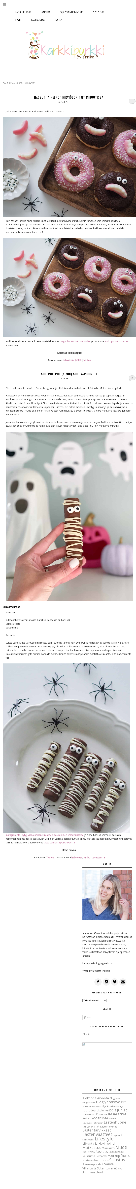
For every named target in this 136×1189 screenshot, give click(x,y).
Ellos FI (86, 1034)
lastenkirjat (91, 1126)
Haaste (86, 1106)
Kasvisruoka (89, 1114)
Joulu (86, 1110)
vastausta (98, 857)
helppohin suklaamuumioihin (75, 341)
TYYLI (18, 19)
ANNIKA (45, 12)
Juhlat (78, 360)
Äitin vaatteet (92, 1172)
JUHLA (58, 19)
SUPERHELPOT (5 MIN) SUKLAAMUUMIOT (69, 374)
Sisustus (117, 1159)
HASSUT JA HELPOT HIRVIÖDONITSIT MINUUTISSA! (69, 97)
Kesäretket (117, 1114)
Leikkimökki (88, 1139)
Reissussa (88, 1156)
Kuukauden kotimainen (92, 1123)
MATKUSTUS (38, 19)
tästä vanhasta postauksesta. (59, 842)
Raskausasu (116, 1152)
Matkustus (91, 1147)
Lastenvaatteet (97, 1134)
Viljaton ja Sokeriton (96, 1168)
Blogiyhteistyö (108, 1102)
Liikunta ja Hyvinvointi (98, 1143)
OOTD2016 (88, 1152)
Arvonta (103, 1098)
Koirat (86, 1118)
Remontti (101, 1156)
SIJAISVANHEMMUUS (71, 12)
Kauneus (101, 1114)
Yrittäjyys (116, 1168)
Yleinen (50, 857)
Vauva (109, 1164)
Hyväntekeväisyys (113, 1106)
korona (112, 1118)
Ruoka (126, 1155)
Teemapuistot (92, 1164)
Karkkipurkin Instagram (117, 341)
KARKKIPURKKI (23, 12)
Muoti (121, 1147)
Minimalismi (108, 1148)
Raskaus (101, 1152)
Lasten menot (108, 1126)
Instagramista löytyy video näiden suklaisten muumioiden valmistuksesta (45, 834)
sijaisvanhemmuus (95, 1160)
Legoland (117, 1135)
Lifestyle (104, 1138)
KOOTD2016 (100, 1118)
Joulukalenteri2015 (103, 1110)
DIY (123, 1102)
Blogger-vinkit (88, 1102)
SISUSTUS (98, 12)
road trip (114, 1156)
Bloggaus (115, 1098)
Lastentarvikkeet (96, 1130)
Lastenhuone (115, 1122)
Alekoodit (89, 1098)
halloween (68, 360)
